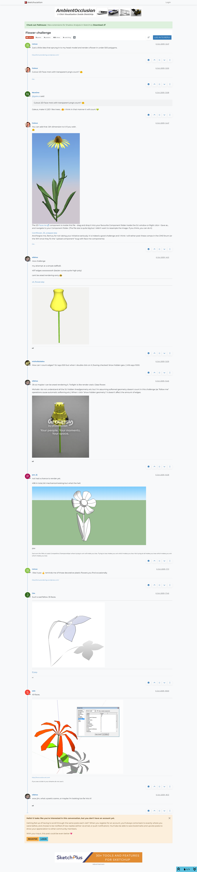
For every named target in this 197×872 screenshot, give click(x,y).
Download (98, 25)
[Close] (169, 818)
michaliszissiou (38, 361)
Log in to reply (162, 37)
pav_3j (34, 475)
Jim (33, 593)
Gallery (30, 37)
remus (34, 44)
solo (33, 691)
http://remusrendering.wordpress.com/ (45, 55)
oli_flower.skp (38, 282)
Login (44, 839)
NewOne (35, 93)
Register (32, 839)
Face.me (43, 225)
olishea (35, 257)
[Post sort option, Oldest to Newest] (148, 37)
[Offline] (28, 70)
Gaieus (35, 68)
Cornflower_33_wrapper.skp (44, 233)
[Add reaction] (148, 60)
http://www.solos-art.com (41, 777)
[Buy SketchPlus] (98, 857)
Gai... (33, 79)
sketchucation (34, 2)
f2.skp (34, 672)
